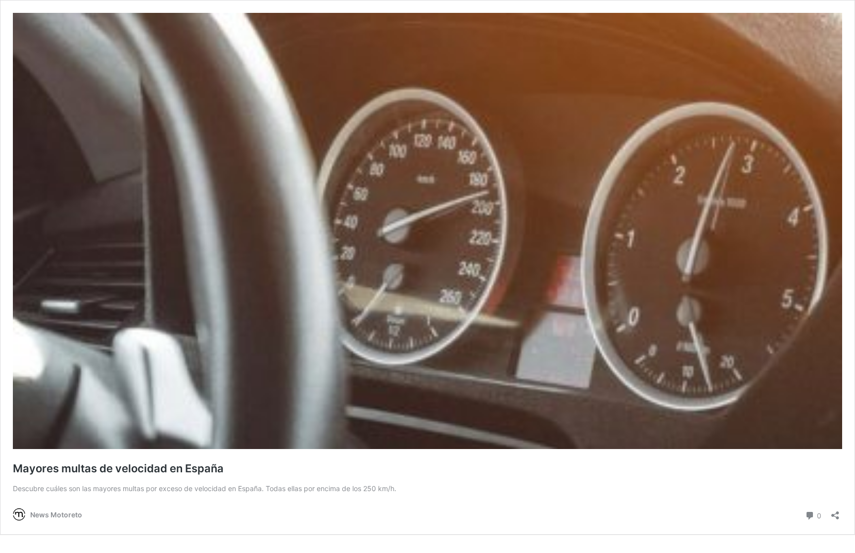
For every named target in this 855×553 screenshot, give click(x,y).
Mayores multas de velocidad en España (118, 468)
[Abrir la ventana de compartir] (835, 512)
